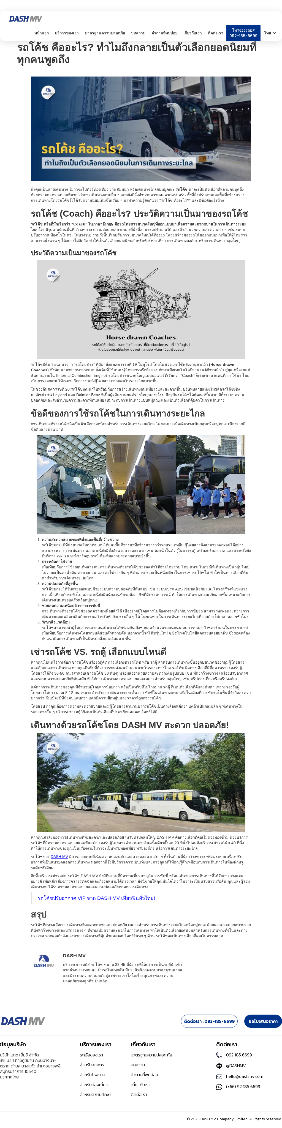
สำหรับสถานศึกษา (95, 1094)
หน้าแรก (41, 33)
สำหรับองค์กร (92, 1064)
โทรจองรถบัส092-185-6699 (243, 33)
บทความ (138, 33)
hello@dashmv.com (244, 1076)
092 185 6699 (239, 1054)
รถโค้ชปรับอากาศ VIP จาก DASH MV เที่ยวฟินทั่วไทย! (96, 898)
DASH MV (59, 856)
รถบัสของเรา (91, 1055)
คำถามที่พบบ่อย (164, 33)
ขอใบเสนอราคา (263, 1021)
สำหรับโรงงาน (92, 1074)
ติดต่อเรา (215, 33)
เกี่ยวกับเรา (140, 1084)
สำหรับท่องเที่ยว (94, 1084)
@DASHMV (236, 1065)
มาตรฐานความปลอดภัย (105, 33)
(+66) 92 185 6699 (243, 1086)
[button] (67, 33)
